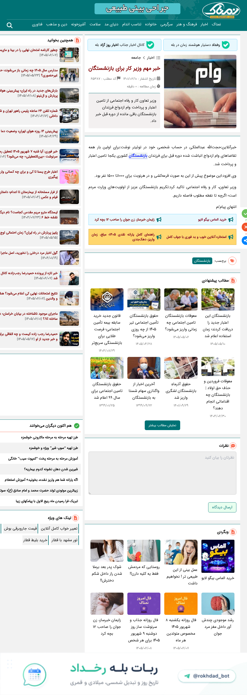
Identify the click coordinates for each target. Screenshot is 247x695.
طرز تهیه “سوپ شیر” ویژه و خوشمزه (53, 448)
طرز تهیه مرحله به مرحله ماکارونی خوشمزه (49, 437)
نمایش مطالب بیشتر (162, 425)
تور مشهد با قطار (64, 540)
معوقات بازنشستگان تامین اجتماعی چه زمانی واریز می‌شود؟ (181, 322)
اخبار (204, 24)
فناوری (37, 24)
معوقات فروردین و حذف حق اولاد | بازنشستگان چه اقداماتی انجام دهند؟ (218, 394)
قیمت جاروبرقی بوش (20, 528)
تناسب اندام (131, 24)
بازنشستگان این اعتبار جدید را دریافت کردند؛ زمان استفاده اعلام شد (218, 326)
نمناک (216, 24)
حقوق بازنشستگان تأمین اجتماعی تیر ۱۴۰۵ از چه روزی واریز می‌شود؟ (144, 326)
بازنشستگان (138, 156)
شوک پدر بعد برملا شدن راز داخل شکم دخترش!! (107, 573)
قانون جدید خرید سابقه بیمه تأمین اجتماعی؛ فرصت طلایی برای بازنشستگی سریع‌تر (107, 329)
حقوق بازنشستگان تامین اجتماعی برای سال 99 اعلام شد (107, 391)
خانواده (151, 24)
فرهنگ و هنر (187, 24)
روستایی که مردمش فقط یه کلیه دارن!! (144, 570)
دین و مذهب (56, 24)
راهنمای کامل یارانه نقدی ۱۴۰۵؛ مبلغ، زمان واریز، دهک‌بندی (123, 237)
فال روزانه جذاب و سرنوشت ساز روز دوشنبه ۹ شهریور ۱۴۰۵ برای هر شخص (144, 630)
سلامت (95, 24)
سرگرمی (166, 24)
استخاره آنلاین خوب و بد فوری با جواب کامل (196, 236)
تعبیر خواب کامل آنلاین (59, 528)
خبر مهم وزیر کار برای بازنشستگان (124, 68)
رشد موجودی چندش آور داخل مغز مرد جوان (218, 627)
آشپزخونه (78, 24)
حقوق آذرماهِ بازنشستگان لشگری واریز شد (181, 391)
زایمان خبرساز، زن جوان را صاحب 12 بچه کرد (125, 219)
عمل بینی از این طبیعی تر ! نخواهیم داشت (182, 576)
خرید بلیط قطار (35, 540)
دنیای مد (111, 24)
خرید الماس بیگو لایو (212, 219)
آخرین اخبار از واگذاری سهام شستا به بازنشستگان (144, 391)
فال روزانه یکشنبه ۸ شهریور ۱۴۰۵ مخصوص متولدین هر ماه (181, 630)
